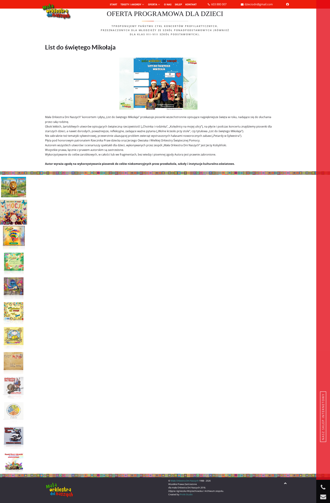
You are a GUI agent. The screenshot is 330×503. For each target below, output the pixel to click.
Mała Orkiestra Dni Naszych (185, 480)
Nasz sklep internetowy (323, 417)
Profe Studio (186, 494)
